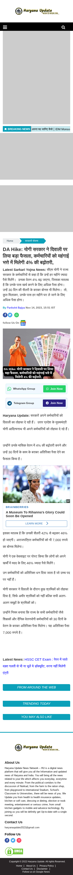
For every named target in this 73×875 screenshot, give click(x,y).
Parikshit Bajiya (16, 307)
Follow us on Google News (36, 872)
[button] (5, 27)
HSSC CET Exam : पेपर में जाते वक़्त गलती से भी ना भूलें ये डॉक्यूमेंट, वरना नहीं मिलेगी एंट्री (35, 666)
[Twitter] (13, 840)
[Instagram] (19, 840)
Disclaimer (42, 869)
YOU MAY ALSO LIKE (36, 717)
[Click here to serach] (64, 28)
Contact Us (13, 822)
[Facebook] (7, 840)
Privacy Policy (46, 866)
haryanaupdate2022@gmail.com (22, 827)
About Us (12, 762)
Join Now (56, 388)
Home (10, 240)
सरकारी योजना (31, 240)
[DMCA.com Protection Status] (14, 851)
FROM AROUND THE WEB (36, 687)
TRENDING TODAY (36, 703)
